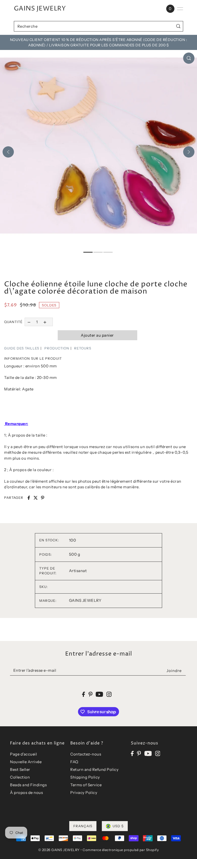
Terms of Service (86, 784)
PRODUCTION (56, 348)
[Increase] (45, 322)
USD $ (118, 826)
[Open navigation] (180, 9)
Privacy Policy (83, 792)
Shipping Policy (85, 777)
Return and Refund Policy (94, 769)
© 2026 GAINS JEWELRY (59, 850)
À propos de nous (26, 792)
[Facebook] (132, 753)
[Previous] (8, 152)
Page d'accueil (23, 754)
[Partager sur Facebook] (29, 498)
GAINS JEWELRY (40, 9)
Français (82, 826)
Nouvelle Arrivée (26, 761)
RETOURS (82, 348)
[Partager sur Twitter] (36, 498)
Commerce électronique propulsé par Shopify (121, 850)
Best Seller (20, 769)
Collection (20, 777)
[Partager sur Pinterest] (43, 498)
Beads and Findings (28, 784)
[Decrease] (29, 322)
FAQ (74, 761)
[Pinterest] (139, 753)
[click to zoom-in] (188, 58)
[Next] (188, 152)
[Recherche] (178, 26)
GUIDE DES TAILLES (21, 348)
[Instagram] (157, 753)
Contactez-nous (85, 754)
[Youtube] (148, 753)
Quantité (13, 322)
